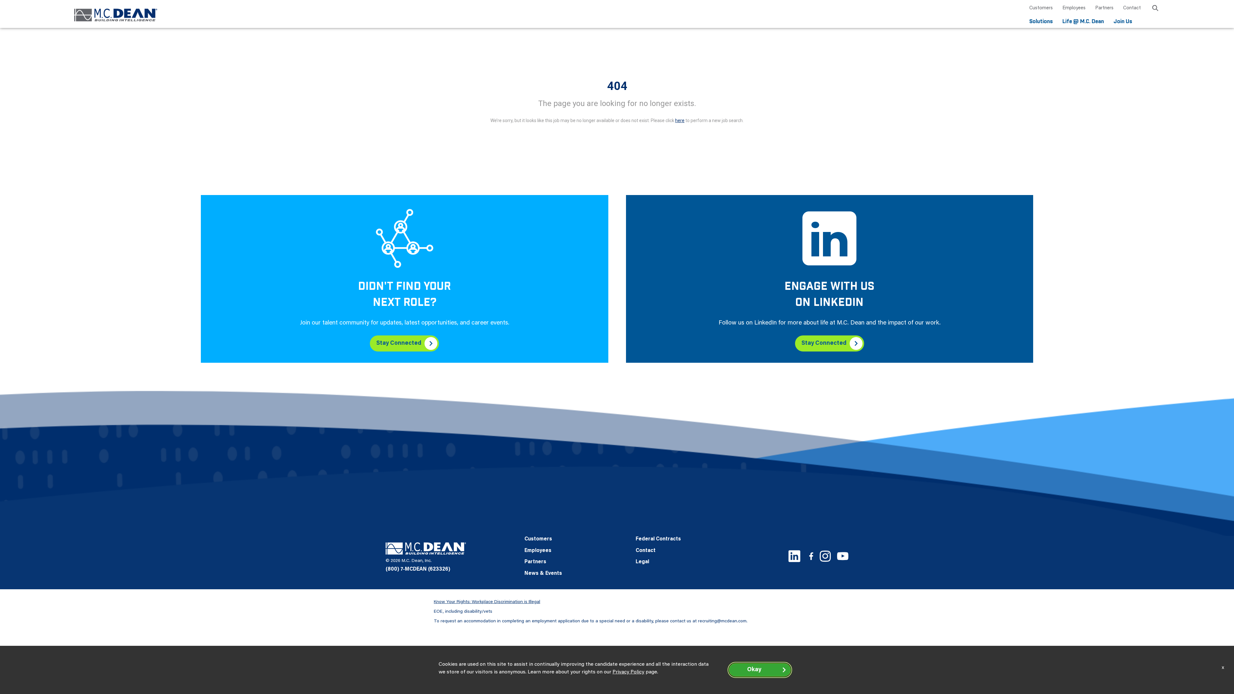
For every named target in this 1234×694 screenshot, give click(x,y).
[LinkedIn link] (794, 556)
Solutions (1041, 21)
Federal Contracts (658, 539)
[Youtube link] (842, 556)
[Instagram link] (825, 556)
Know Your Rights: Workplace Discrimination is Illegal (487, 602)
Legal (642, 562)
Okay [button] (754, 670)
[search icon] (1155, 9)
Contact (1132, 8)
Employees (1074, 8)
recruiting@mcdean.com (722, 621)
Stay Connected (398, 343)
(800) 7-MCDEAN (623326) (418, 569)
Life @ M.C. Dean (1083, 21)
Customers (1041, 8)
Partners (1104, 8)
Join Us (1122, 21)
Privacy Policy (628, 672)
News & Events (543, 573)
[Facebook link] (811, 556)
